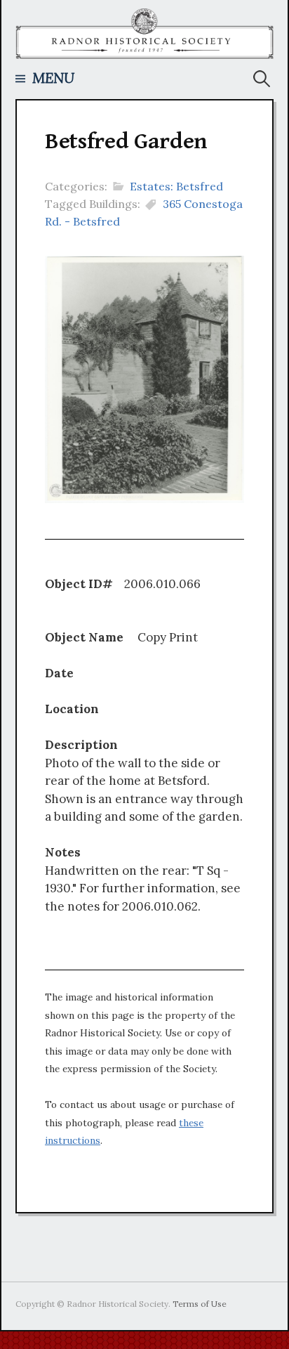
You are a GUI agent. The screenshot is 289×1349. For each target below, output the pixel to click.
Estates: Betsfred (176, 186)
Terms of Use (200, 1303)
